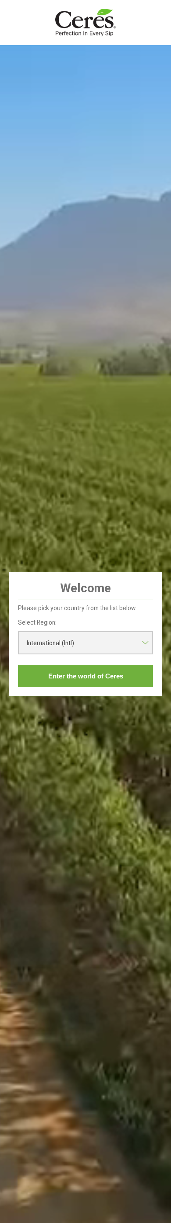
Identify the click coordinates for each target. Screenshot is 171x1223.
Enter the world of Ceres (85, 676)
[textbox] (85, 642)
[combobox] (85, 642)
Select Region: (37, 622)
